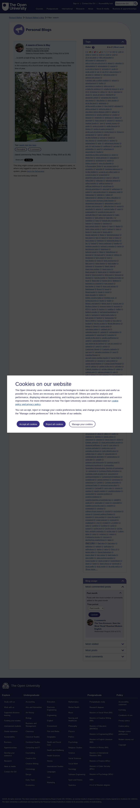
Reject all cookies (54, 424)
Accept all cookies (28, 424)
